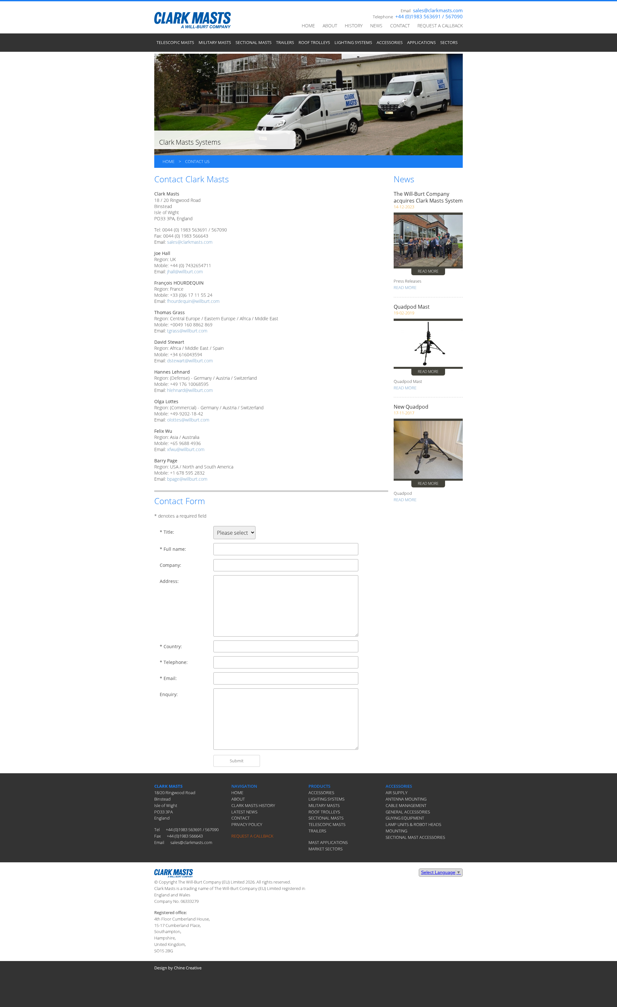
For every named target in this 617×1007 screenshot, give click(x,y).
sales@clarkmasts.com (438, 10)
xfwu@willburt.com (185, 449)
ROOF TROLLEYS (314, 42)
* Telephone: (174, 662)
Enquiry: (169, 694)
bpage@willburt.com (187, 479)
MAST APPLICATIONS (328, 842)
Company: (170, 565)
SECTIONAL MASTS (254, 42)
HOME (308, 26)
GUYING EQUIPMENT (405, 818)
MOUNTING (396, 831)
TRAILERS (285, 42)
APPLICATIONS (421, 42)
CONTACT (400, 26)
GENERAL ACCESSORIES (408, 812)
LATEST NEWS (244, 812)
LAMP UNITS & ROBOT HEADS (413, 824)
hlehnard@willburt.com (190, 390)
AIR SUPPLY (396, 792)
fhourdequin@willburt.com (193, 301)
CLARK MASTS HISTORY (253, 805)
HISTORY (353, 26)
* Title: (167, 532)
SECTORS (449, 42)
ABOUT (330, 26)
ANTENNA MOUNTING (406, 799)
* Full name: (173, 549)
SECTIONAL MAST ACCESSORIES (415, 837)
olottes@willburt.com (188, 420)
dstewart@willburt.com (190, 361)
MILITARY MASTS (215, 42)
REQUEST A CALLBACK (440, 26)
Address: (169, 581)
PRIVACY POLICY (246, 824)
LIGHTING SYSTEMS (353, 42)
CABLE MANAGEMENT (406, 805)
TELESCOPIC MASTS (175, 42)
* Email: (168, 678)
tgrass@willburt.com (187, 331)
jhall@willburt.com (185, 271)
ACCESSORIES (390, 42)
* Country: (171, 646)
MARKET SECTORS (325, 849)
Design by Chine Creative (177, 968)
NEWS (376, 26)
